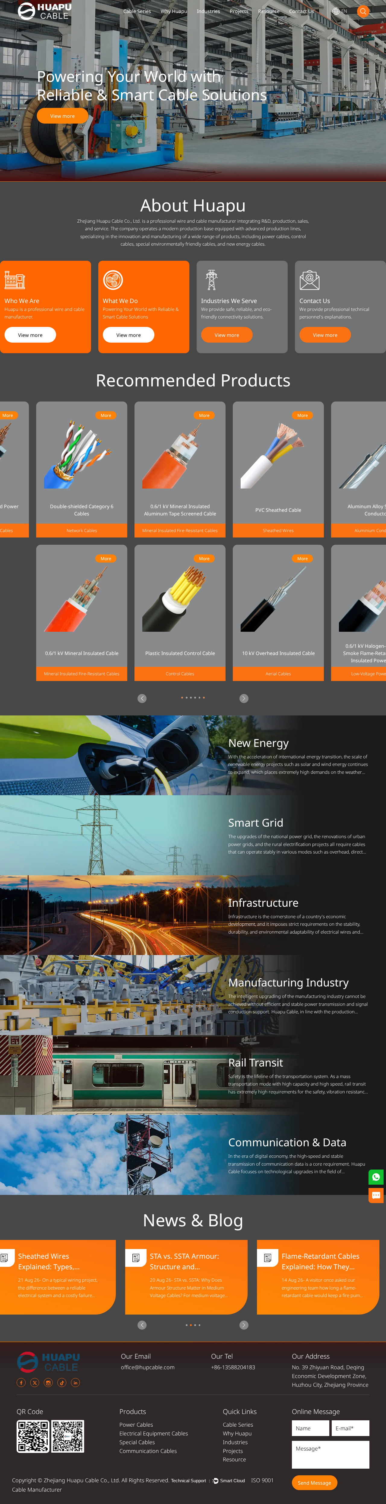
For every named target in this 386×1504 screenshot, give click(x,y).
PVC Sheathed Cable (144, 510)
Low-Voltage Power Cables (242, 673)
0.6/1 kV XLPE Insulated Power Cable (340, 510)
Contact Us (301, 11)
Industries (208, 11)
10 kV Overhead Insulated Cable (144, 653)
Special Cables (137, 1442)
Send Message (314, 1483)
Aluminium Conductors (242, 530)
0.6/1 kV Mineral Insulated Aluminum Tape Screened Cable (46, 510)
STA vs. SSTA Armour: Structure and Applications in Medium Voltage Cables (326, 1261)
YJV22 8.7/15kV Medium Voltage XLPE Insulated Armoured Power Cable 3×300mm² (340, 653)
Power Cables (136, 1424)
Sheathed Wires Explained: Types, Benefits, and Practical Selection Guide (193, 1261)
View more (62, 116)
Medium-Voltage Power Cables (340, 673)
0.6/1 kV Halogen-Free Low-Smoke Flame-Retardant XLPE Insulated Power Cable (242, 653)
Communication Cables (148, 1450)
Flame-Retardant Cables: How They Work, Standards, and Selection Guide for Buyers (65, 1261)
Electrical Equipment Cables (153, 1433)
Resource (269, 11)
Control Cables (45, 673)
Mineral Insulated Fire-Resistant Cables (45, 530)
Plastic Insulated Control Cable (46, 653)
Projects (239, 11)
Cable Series (137, 11)
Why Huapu (174, 11)
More (70, 415)
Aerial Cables (144, 673)
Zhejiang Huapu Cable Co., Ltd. (83, 1480)
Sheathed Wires (143, 530)
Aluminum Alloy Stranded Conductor (242, 510)
